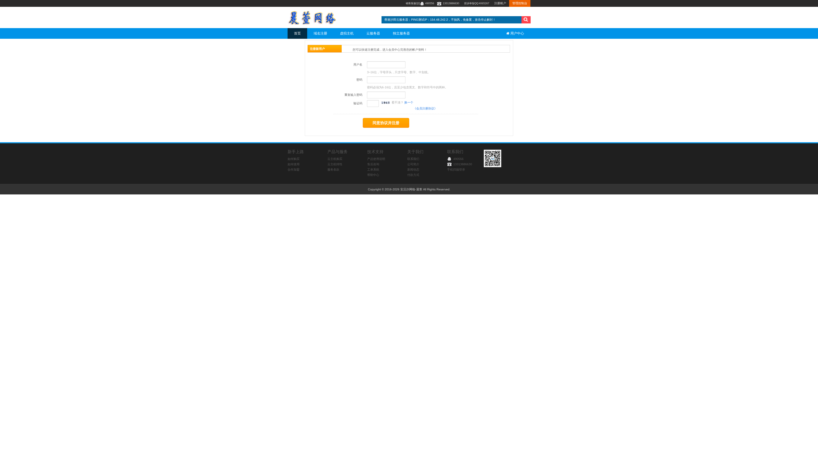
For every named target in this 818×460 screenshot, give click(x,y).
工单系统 (373, 169)
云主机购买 (334, 159)
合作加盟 (294, 169)
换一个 (408, 102)
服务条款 (333, 169)
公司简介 (413, 164)
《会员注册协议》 (425, 108)
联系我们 (413, 159)
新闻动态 (413, 169)
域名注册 (320, 33)
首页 (297, 33)
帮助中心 (373, 175)
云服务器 (373, 33)
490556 (458, 159)
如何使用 (294, 164)
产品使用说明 (376, 159)
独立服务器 (401, 33)
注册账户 (500, 3)
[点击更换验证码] (385, 103)
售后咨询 (373, 164)
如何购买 (294, 159)
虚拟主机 (347, 33)
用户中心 (517, 33)
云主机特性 (334, 164)
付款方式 (413, 175)
